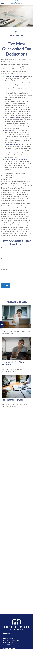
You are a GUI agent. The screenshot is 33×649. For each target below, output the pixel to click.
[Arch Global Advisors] (16, 624)
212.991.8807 (7, 644)
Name (3, 248)
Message (4, 270)
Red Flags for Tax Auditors (14, 400)
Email (3, 259)
